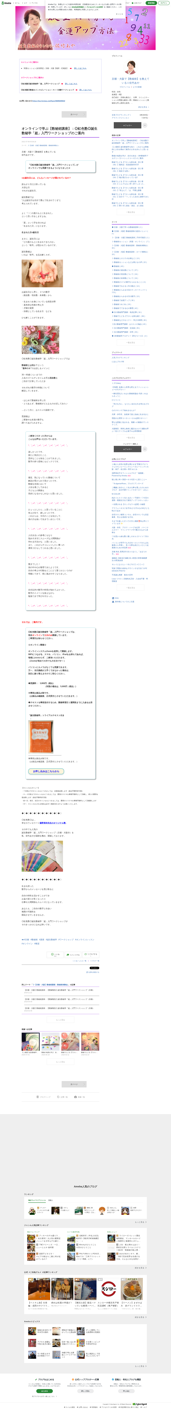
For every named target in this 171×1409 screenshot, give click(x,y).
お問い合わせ (83, 1407)
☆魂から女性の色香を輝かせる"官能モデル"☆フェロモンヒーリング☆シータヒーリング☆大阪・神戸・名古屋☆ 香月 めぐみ (130, 466)
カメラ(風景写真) (73, 1232)
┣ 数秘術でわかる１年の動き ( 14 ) (126, 286)
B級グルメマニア (33, 1232)
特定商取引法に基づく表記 (129, 1407)
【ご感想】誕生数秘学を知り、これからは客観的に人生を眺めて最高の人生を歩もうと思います (130, 149)
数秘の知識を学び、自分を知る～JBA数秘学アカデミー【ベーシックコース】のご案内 (130, 157)
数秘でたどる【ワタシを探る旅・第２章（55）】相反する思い (127, 170)
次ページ (74, 114)
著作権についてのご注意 (124, 602)
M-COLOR (116, 494)
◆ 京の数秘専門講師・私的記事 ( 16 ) (127, 312)
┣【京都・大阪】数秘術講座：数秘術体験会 (43, 145)
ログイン (164, 3)
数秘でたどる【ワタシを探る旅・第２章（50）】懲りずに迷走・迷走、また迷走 (128, 204)
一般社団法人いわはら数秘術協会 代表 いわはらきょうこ (130, 395)
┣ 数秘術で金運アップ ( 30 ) (123, 300)
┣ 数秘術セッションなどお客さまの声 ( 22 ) (129, 262)
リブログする (92, 955)
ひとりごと (116, 400)
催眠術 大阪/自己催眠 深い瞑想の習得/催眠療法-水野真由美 (129, 559)
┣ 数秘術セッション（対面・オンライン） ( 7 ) (130, 242)
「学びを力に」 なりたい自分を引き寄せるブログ (130, 405)
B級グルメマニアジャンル (37, 1200)
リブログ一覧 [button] (94, 961)
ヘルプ (144, 1407)
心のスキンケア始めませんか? (124, 410)
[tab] (37, 1200)
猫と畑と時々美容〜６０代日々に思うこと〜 (129, 479)
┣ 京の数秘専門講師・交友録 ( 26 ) (126, 328)
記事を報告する (94, 972)
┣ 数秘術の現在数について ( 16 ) (125, 274)
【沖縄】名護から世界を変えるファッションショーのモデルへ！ (130, 388)
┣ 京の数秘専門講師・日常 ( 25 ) (125, 332)
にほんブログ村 (118, 362)
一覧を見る (130, 212)
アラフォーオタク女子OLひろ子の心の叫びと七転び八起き (130, 509)
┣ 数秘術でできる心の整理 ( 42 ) (125, 308)
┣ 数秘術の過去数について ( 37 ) (125, 270)
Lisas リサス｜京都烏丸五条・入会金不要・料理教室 (130, 580)
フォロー (128, 125)
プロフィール (125, 87)
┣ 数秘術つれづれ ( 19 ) (121, 304)
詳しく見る (85, 1391)
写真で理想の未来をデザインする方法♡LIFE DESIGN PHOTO (129, 569)
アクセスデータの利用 (109, 1407)
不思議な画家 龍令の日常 (122, 575)
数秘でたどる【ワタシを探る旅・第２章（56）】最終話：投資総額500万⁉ (127, 163)
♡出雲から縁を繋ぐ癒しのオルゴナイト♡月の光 (130, 537)
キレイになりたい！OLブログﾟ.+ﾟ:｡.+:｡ (128, 564)
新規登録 (151, 3)
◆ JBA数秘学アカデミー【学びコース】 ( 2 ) (129, 336)
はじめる (44, 1391)
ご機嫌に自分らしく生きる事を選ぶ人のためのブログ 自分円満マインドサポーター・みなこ (130, 488)
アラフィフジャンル (120, 118)
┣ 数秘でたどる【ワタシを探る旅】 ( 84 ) (128, 316)
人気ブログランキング (120, 358)
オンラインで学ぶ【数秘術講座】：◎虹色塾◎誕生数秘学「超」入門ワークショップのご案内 (130, 141)
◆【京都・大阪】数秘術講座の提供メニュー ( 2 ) (130, 232)
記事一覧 (64, 1097)
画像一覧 (81, 1097)
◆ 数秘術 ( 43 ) (118, 266)
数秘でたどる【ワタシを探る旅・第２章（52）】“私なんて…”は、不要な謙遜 (127, 189)
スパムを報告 (70, 1407)
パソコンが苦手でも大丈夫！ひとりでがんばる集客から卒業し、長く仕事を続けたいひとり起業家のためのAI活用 (130, 545)
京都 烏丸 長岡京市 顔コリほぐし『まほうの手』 (129, 553)
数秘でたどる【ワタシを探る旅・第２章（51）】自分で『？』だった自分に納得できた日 (130, 196)
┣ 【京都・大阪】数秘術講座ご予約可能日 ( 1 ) (130, 238)
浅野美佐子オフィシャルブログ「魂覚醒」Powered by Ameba (128, 474)
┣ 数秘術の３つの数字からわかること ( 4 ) (129, 282)
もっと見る (60, 1020)
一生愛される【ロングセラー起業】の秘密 (128, 504)
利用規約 (95, 1407)
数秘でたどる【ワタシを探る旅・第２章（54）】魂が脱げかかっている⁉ (127, 176)
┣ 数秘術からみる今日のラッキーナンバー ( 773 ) (129, 291)
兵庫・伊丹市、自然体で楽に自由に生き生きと (130, 414)
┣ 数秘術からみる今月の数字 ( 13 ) (126, 296)
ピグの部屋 (137, 87)
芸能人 (50, 1200)
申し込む (126, 1391)
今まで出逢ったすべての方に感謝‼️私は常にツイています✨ (130, 522)
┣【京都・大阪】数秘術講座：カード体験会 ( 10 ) (130, 253)
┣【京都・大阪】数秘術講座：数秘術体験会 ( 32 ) (130, 246)
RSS (117, 598)
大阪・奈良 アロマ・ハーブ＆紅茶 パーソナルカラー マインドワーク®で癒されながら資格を (130, 529)
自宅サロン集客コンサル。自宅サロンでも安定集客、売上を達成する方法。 (130, 516)
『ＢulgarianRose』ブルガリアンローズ (127, 483)
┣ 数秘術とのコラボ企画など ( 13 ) (126, 258)
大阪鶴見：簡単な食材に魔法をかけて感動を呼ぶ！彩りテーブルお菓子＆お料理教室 (130, 430)
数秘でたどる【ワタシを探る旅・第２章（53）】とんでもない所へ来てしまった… (128, 182)
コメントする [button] (75, 955)
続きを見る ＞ (143, 107)
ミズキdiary (116, 383)
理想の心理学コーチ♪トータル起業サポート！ (130, 418)
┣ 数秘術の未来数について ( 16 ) (125, 278)
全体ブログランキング (120, 115)
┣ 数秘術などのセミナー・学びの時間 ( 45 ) (129, 320)
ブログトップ (45, 1097)
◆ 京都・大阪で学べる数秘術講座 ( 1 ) (127, 227)
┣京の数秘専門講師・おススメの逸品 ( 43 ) (129, 324)
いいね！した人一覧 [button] (79, 961)
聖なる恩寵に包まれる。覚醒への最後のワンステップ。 (130, 423)
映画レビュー (112, 1232)
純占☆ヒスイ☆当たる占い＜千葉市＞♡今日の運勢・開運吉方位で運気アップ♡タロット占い (130, 499)
